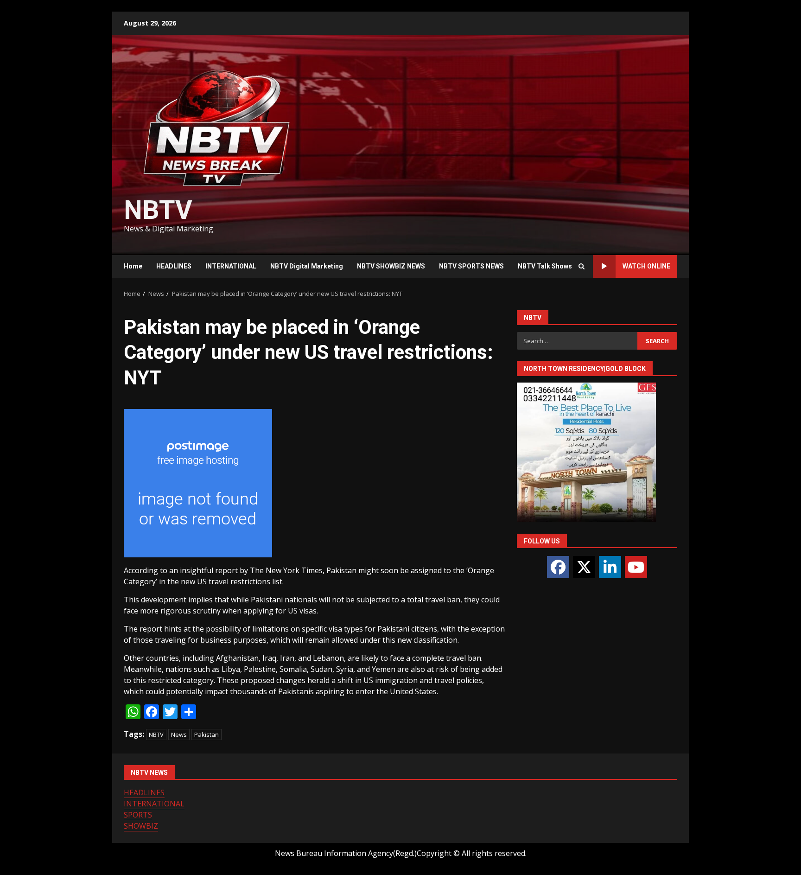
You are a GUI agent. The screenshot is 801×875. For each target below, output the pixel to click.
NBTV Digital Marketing (306, 266)
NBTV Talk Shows (545, 266)
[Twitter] (584, 567)
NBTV (158, 210)
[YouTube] (636, 567)
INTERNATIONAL (230, 266)
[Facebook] (558, 567)
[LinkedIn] (610, 567)
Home (133, 266)
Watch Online (646, 266)
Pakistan (206, 734)
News (179, 734)
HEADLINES (173, 266)
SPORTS (138, 815)
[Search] (581, 266)
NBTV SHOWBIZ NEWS (391, 266)
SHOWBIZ (141, 826)
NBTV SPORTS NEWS (471, 266)
